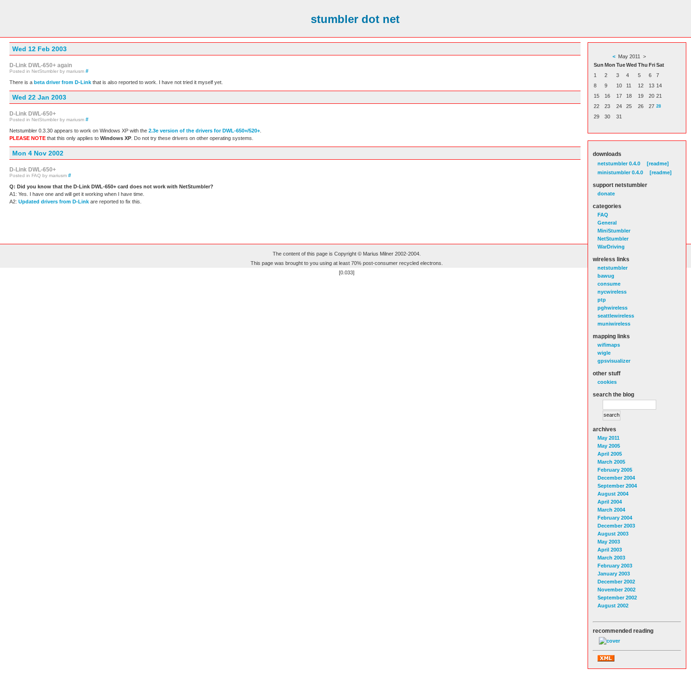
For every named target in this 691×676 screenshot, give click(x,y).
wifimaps (608, 345)
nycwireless (612, 292)
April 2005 (609, 454)
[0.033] (346, 272)
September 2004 (617, 486)
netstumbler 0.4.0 (618, 163)
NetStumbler (612, 238)
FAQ (602, 215)
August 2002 (612, 605)
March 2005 (611, 462)
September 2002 (617, 597)
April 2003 (609, 549)
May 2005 (608, 446)
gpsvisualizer (613, 361)
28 (658, 106)
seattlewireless (615, 316)
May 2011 (608, 438)
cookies (607, 382)
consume (608, 284)
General (607, 222)
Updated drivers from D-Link (53, 201)
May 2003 (608, 541)
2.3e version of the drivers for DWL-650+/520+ (204, 130)
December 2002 (616, 581)
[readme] (658, 163)
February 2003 (614, 565)
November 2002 (616, 589)
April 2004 (609, 502)
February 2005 (614, 470)
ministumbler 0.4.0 (620, 172)
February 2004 (614, 518)
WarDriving (611, 246)
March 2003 (611, 557)
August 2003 (612, 533)
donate (606, 193)
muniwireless (613, 323)
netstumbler (612, 268)
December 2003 (616, 525)
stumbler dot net (355, 19)
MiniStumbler (613, 230)
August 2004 (612, 494)
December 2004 (616, 478)
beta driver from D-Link (62, 82)
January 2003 (613, 573)
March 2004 (611, 510)
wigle (604, 353)
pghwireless (612, 308)
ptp (601, 300)
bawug (605, 276)
